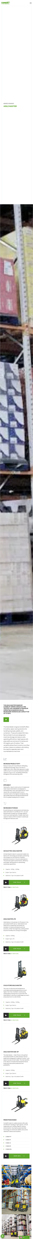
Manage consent (2, 1236)
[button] (31, 3)
